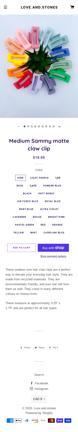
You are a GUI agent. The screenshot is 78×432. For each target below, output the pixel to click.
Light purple (39, 177)
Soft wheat (46, 193)
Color (39, 170)
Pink (20, 177)
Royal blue (53, 201)
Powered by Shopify (39, 413)
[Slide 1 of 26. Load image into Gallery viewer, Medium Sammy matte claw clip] (24, 126)
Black (27, 193)
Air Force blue (27, 201)
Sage (33, 185)
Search (39, 375)
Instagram (41, 389)
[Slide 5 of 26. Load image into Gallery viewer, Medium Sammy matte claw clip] (39, 126)
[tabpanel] (39, 66)
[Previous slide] (19, 126)
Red (43, 224)
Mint (33, 232)
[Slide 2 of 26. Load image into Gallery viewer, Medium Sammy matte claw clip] (28, 126)
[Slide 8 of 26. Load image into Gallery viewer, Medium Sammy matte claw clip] (50, 126)
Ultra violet (49, 209)
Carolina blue (54, 232)
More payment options (53, 256)
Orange (57, 224)
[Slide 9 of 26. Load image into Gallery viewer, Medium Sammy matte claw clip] (53, 126)
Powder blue (52, 185)
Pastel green (24, 224)
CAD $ (37, 399)
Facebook (41, 383)
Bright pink (56, 217)
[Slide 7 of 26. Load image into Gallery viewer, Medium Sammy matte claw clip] (46, 126)
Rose (20, 185)
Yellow (18, 232)
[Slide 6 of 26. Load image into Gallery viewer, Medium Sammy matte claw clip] (42, 126)
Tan (57, 177)
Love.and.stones (39, 7)
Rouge (37, 217)
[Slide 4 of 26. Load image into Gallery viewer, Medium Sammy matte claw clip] (35, 126)
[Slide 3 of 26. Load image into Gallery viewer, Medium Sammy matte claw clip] (32, 126)
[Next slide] (59, 126)
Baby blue (26, 209)
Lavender (19, 217)
